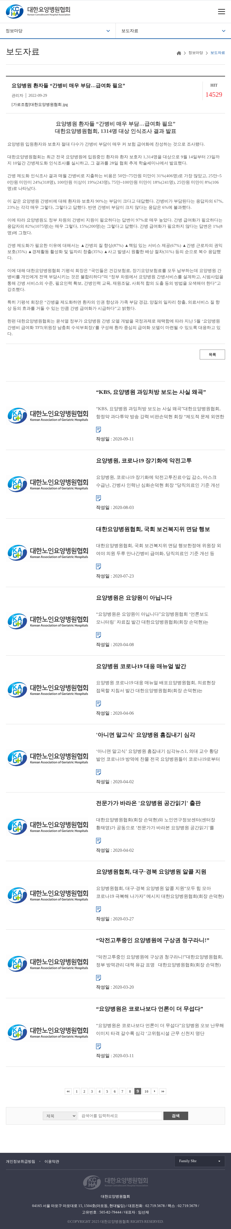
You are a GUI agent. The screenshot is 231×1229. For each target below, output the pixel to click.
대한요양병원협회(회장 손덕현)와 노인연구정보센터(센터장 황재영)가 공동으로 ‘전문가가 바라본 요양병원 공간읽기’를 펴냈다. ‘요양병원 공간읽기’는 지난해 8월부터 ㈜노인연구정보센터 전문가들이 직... (155, 824)
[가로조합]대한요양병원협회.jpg (40, 104)
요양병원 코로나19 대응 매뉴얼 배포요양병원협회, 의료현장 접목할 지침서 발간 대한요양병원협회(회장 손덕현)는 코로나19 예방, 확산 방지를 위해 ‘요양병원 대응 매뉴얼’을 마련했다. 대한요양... (156, 687)
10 (146, 1091)
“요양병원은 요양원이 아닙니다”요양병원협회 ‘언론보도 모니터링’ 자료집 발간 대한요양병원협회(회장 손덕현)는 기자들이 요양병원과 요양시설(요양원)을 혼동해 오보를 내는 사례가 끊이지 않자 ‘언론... (156, 619)
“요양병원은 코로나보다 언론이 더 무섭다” (149, 1009)
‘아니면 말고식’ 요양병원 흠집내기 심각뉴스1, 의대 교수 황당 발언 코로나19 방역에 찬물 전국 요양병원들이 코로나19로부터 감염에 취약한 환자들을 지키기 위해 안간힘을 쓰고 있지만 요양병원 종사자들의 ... (158, 756)
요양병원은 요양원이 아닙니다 (134, 597)
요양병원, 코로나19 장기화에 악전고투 (144, 460)
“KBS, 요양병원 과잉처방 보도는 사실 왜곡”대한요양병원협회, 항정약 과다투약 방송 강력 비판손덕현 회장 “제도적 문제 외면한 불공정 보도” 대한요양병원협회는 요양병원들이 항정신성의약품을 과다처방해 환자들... (160, 413)
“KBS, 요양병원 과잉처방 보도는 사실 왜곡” (151, 392)
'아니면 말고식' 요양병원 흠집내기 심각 (145, 734)
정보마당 (14, 30)
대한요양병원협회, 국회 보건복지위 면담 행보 (153, 529)
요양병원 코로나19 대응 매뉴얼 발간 (141, 666)
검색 (176, 1116)
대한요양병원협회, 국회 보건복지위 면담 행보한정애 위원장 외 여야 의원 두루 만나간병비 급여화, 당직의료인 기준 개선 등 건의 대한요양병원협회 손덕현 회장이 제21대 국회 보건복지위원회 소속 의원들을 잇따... (158, 550)
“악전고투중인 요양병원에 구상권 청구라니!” (152, 940)
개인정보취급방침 (20, 1161)
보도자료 (129, 30)
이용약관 (52, 1161)
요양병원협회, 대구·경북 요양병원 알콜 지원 (151, 871)
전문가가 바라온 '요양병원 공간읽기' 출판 (148, 803)
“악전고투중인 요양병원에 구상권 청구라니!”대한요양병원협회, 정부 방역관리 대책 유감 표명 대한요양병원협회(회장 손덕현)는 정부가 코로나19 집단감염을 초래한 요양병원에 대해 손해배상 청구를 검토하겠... (159, 961)
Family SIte (188, 1161)
